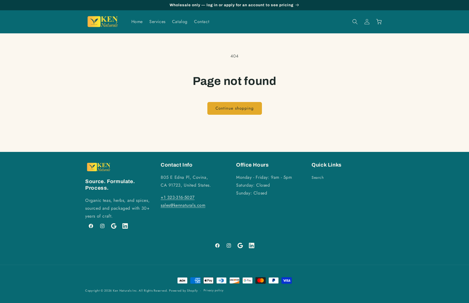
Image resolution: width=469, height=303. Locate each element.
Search (318, 177)
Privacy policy (214, 290)
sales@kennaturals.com (183, 205)
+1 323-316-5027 (178, 197)
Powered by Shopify (183, 290)
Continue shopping (235, 108)
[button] (355, 22)
